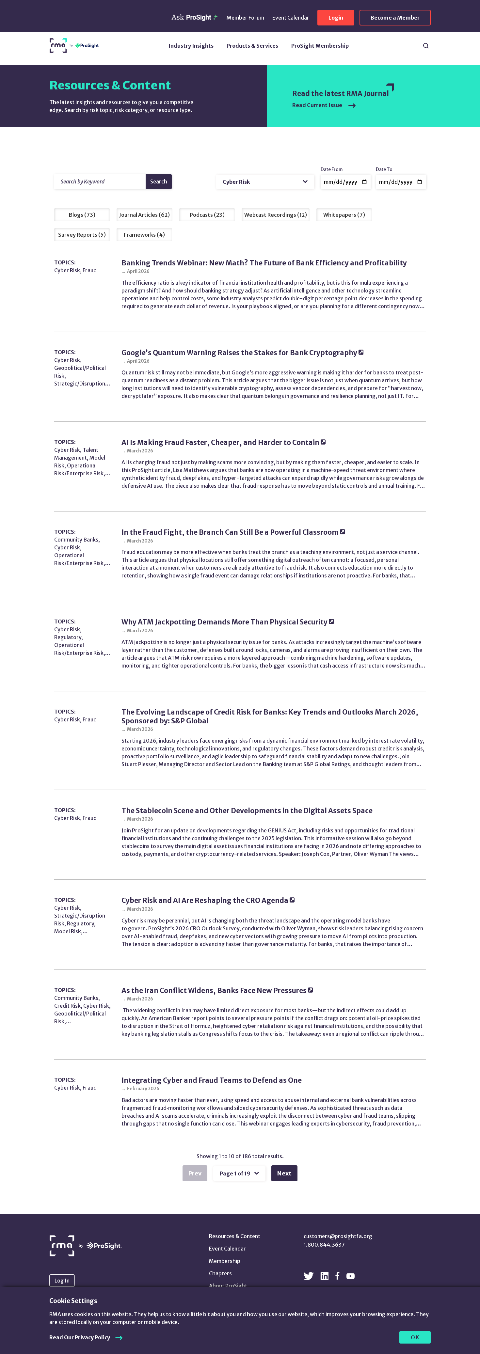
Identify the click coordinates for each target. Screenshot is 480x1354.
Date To (384, 169)
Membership (224, 1261)
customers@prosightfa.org (338, 1236)
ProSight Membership (320, 45)
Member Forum (245, 17)
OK (415, 1337)
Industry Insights (191, 45)
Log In (62, 1280)
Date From (332, 169)
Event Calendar (290, 17)
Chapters (220, 1273)
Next (284, 1173)
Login (335, 17)
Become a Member (395, 17)
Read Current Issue (317, 105)
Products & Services (252, 45)
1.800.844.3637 (324, 1244)
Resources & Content (234, 1236)
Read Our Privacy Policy (79, 1337)
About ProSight (228, 1286)
